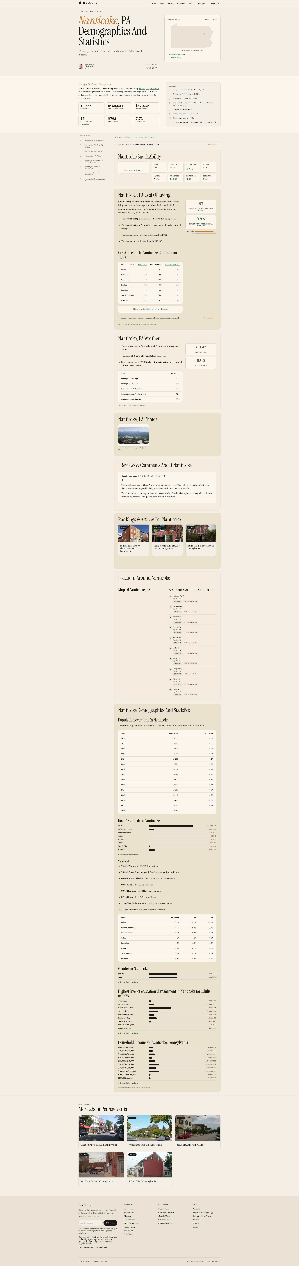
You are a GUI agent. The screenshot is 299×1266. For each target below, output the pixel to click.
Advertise (196, 1220)
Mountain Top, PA (178, 596)
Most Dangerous (131, 1223)
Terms (195, 1227)
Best (162, 3)
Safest (171, 3)
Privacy (196, 1223)
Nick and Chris (101, 1248)
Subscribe (110, 1223)
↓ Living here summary (176, 54)
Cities (153, 3)
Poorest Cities (129, 1227)
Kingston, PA (177, 617)
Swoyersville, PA (178, 637)
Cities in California (166, 1213)
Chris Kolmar (90, 67)
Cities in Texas (164, 1216)
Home (80, 11)
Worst (191, 3)
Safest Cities (129, 1213)
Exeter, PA (176, 648)
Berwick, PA (177, 627)
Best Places (128, 1209)
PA (86, 11)
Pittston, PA (176, 679)
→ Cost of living (174, 58)
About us (196, 1209)
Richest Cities (129, 1220)
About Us (215, 3)
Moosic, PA (176, 658)
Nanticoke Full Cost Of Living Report (150, 309)
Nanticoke (142, 264)
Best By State (129, 1234)
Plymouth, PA (177, 689)
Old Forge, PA (177, 606)
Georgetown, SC (178, 668)
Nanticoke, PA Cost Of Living (144, 195)
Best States (128, 1231)
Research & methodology (203, 1213)
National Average (172, 264)
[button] (167, 145)
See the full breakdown (129, 855)
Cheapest (181, 3)
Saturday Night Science (149, 89)
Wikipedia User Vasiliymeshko (132, 448)
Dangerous (202, 3)
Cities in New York (165, 1223)
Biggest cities (163, 1209)
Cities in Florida (164, 1220)
